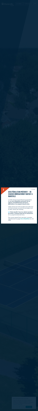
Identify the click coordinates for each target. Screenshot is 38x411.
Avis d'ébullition (25, 219)
